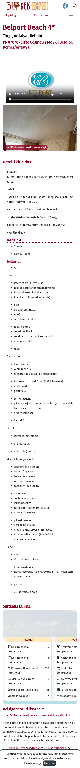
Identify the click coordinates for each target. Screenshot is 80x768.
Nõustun (49, 763)
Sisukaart (50, 748)
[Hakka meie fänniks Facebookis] (66, 7)
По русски (41, 15)
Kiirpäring (10, 15)
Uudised (61, 748)
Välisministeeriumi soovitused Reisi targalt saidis (40, 715)
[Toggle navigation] (71, 15)
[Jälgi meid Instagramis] (72, 7)
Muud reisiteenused (21, 748)
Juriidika (38, 748)
